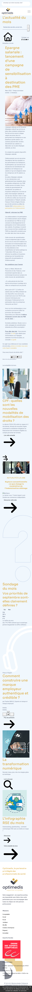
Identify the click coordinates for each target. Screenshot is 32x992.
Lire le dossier (8, 779)
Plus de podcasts (9, 717)
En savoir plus (22, 990)
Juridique (5, 922)
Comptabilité (6, 914)
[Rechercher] (28, 28)
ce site (13, 333)
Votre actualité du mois (11, 846)
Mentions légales (16, 983)
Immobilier (5, 933)
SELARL (5, 925)
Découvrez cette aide (10, 500)
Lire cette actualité (9, 435)
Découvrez (7, 836)
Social (4, 917)
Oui (5, 609)
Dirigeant (5, 930)
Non (9, 609)
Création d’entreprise (8, 927)
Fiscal (4, 919)
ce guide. (13, 340)
